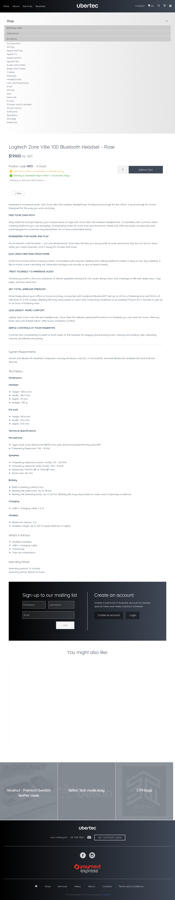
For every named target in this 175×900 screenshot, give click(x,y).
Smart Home (14, 108)
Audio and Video (16, 64)
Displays (11, 75)
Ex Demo (12, 38)
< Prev (18, 193)
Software (12, 111)
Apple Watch (14, 57)
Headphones (14, 79)
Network (11, 97)
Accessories (13, 43)
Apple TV (12, 54)
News (78, 886)
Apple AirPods (15, 50)
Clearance (12, 33)
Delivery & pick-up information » (27, 180)
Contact (140, 5)
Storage (11, 118)
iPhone (11, 90)
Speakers (12, 115)
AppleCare (13, 61)
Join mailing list (58, 837)
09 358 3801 (77, 837)
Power (10, 100)
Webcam (12, 122)
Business (40, 6)
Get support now (110, 837)
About (16, 6)
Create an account (109, 615)
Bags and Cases (16, 68)
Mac (9, 93)
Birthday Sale (14, 27)
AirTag (10, 47)
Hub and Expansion (18, 82)
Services (27, 6)
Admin (107, 894)
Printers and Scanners (19, 104)
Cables (11, 72)
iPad (9, 86)
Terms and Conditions (131, 886)
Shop (6, 6)
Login (132, 615)
